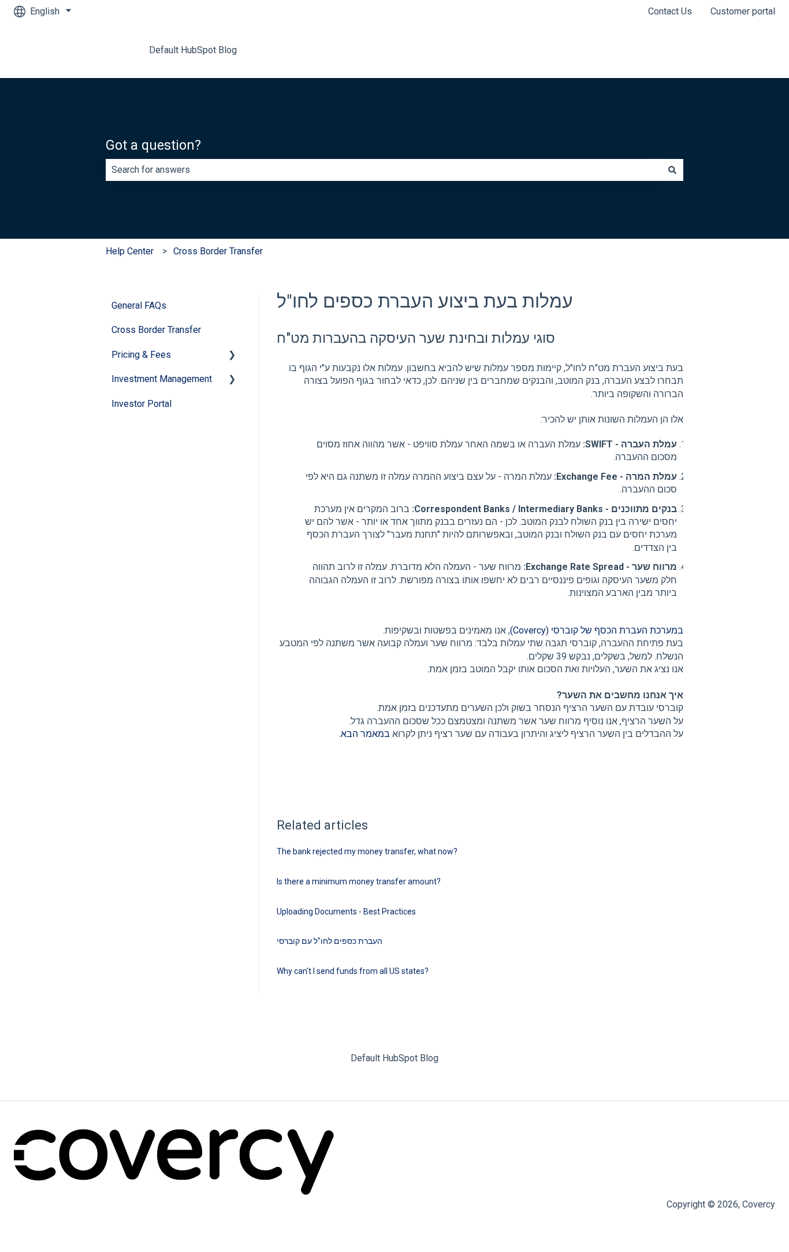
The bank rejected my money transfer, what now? (367, 851)
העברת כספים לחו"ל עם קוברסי (329, 941)
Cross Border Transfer (218, 251)
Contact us (742, 50)
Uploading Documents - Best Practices (346, 911)
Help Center (130, 251)
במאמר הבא (365, 733)
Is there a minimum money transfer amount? (359, 881)
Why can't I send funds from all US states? (353, 971)
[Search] (672, 170)
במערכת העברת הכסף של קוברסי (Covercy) (596, 630)
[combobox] (383, 170)
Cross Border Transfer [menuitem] (156, 329)
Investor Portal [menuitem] (141, 403)
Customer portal (742, 11)
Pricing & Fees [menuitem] (141, 354)
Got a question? (153, 145)
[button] (232, 356)
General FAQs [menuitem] (138, 305)
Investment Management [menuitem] (161, 378)
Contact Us (670, 11)
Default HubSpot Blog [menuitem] (394, 1058)
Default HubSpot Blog (193, 50)
